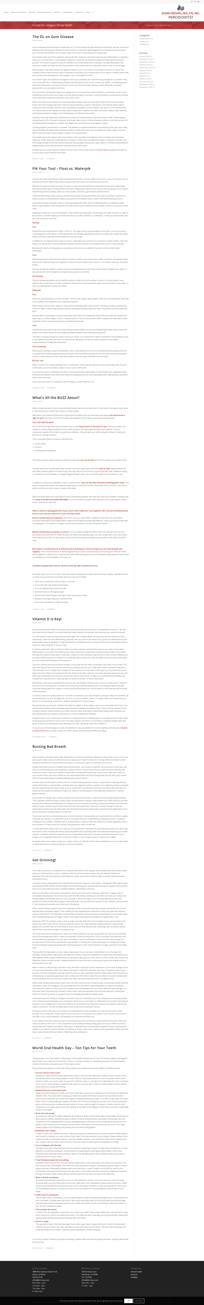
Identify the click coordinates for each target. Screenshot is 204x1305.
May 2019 (143, 76)
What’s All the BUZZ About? (56, 397)
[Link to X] (195, 1)
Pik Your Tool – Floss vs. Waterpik (61, 168)
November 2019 (145, 62)
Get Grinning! (44, 860)
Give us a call (108, 150)
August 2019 (144, 70)
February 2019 (145, 81)
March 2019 (144, 79)
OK (128, 1301)
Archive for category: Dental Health (52, 25)
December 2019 (145, 59)
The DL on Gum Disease (53, 36)
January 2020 (144, 56)
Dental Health (37, 40)
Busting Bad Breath (49, 746)
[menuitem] (6, 12)
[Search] (93, 12)
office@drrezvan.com (40, 1280)
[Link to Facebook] (191, 1)
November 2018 (145, 87)
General (142, 41)
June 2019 (143, 73)
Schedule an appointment (43, 566)
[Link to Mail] (198, 1)
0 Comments (50, 159)
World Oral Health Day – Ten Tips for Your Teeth (74, 1048)
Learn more (139, 1301)
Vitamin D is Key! (47, 619)
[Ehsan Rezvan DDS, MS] (181, 12)
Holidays (142, 44)
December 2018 (145, 84)
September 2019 (145, 67)
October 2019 (144, 65)
